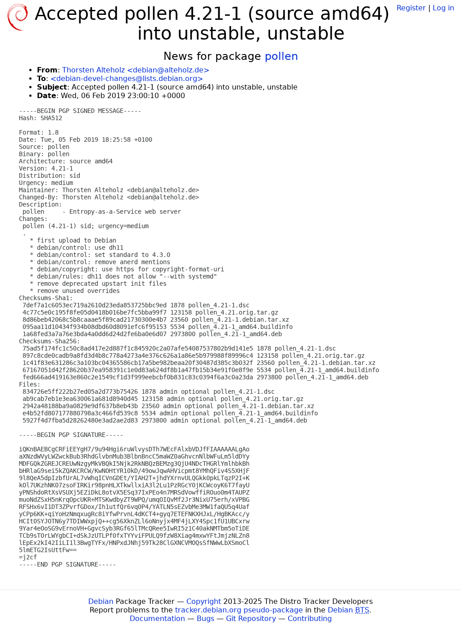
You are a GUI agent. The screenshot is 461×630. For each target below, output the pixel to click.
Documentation (157, 618)
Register (411, 8)
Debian (100, 601)
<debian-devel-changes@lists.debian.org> (126, 78)
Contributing (310, 618)
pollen (281, 56)
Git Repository (251, 618)
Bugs (205, 618)
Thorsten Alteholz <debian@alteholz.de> (135, 70)
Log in (443, 8)
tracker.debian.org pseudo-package (239, 610)
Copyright (203, 601)
